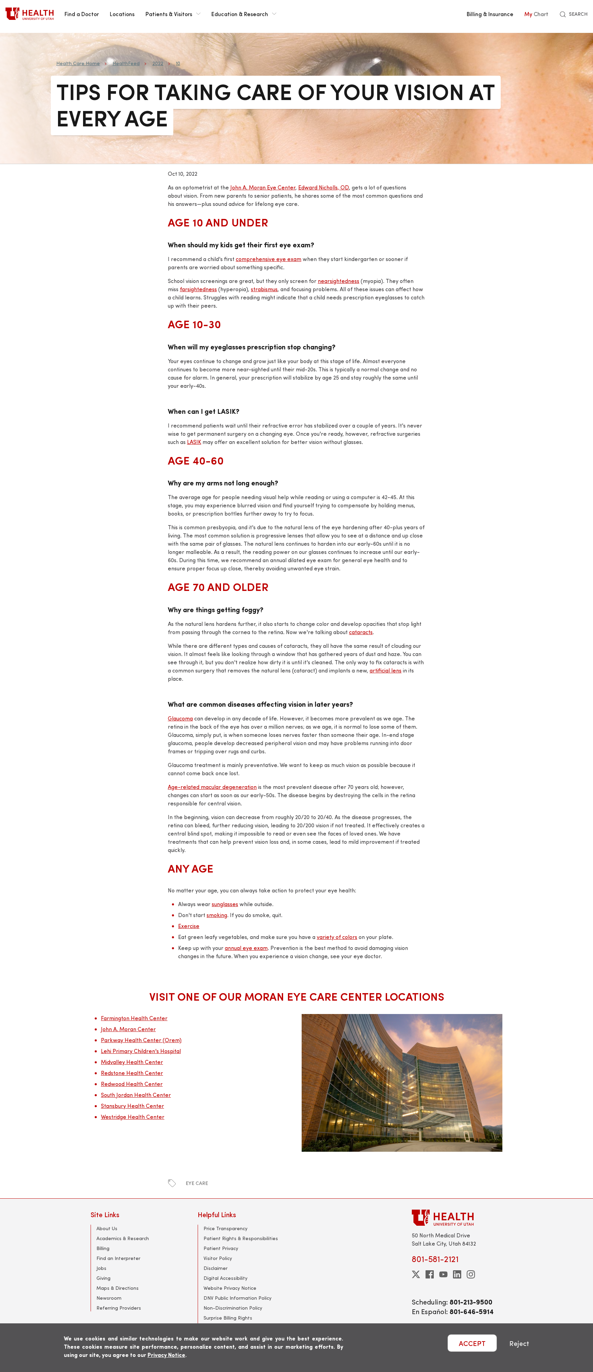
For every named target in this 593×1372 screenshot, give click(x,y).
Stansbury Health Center (132, 1105)
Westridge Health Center (132, 1116)
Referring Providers (118, 1308)
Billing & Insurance (490, 13)
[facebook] (430, 1274)
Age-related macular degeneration (212, 786)
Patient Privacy (221, 1248)
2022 (157, 63)
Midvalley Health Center (132, 1061)
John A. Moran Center (128, 1029)
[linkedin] (457, 1274)
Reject (519, 1343)
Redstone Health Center (132, 1072)
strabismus (264, 289)
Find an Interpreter (118, 1258)
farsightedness (198, 289)
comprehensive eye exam (268, 258)
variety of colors (337, 936)
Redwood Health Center (132, 1083)
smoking (217, 914)
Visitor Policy (218, 1258)
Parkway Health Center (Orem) (141, 1039)
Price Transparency (225, 1228)
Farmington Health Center (134, 1018)
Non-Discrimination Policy (233, 1308)
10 (178, 63)
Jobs (101, 1268)
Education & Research (239, 13)
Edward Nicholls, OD (323, 187)
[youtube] (443, 1274)
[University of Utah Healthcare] (457, 1218)
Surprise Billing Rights (228, 1317)
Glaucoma (180, 718)
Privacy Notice (166, 1355)
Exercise (188, 925)
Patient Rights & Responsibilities (241, 1238)
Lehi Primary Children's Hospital (141, 1050)
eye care (197, 1183)
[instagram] (471, 1274)
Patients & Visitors (169, 13)
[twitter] (416, 1274)
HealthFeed (126, 63)
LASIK (194, 441)
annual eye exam (246, 947)
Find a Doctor (82, 13)
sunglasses (225, 903)
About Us (106, 1228)
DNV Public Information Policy (237, 1298)
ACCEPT (472, 1343)
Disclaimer (216, 1268)
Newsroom (108, 1298)
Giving (103, 1278)
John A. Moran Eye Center (262, 187)
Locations (122, 13)
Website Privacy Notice (230, 1288)
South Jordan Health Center (136, 1094)
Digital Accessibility (225, 1278)
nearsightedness (338, 280)
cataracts (361, 631)
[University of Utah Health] (29, 13)
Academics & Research (122, 1238)
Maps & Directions (117, 1288)
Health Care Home (78, 63)
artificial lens (386, 670)
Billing (102, 1248)
